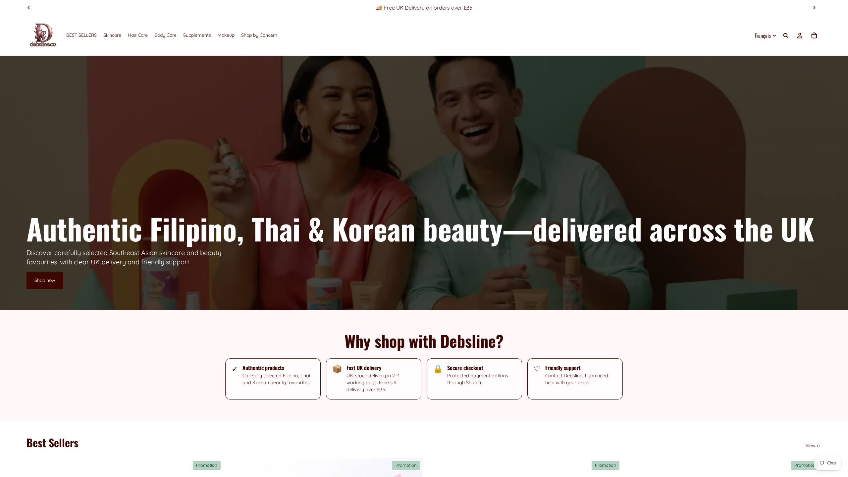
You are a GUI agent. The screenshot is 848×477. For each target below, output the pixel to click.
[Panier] (814, 35)
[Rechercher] (785, 35)
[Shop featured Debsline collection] (424, 183)
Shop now (44, 280)
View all (813, 446)
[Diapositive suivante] (814, 7)
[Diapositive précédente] (29, 7)
